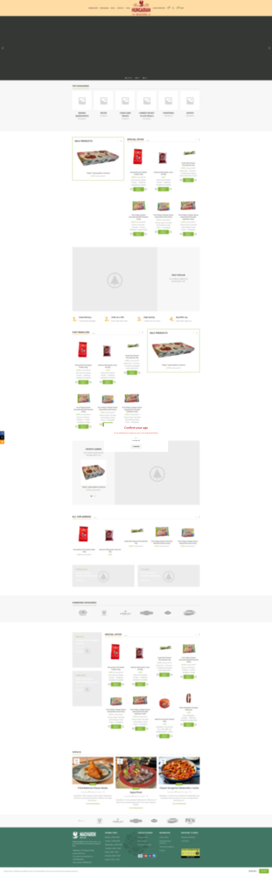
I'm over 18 (136, 440)
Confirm (136, 446)
